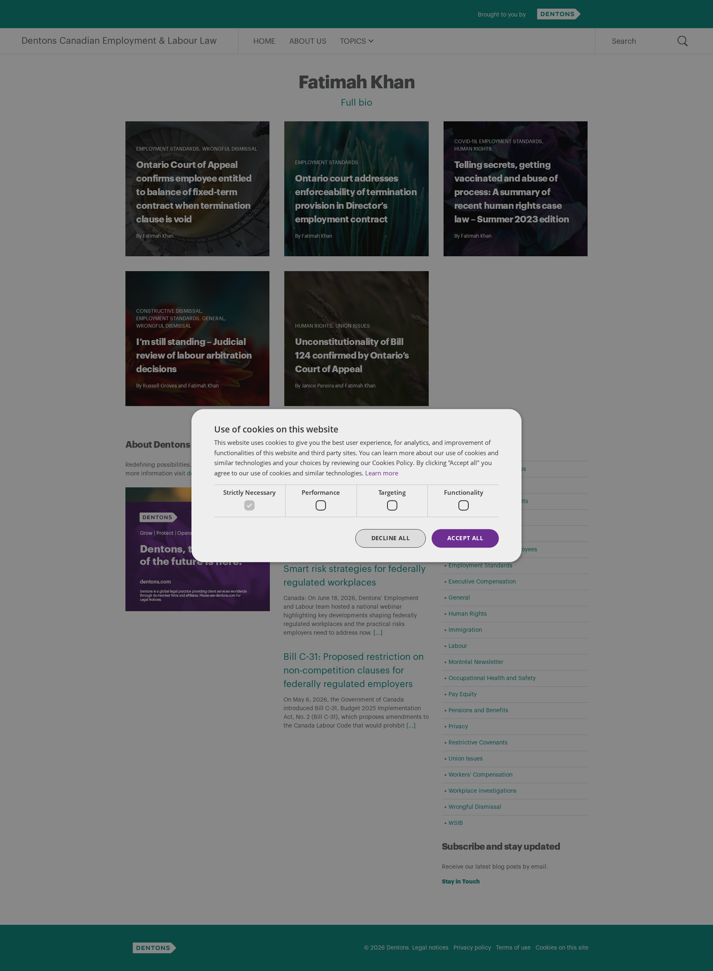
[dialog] (356, 485)
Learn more (381, 473)
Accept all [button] (465, 538)
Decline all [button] (390, 538)
